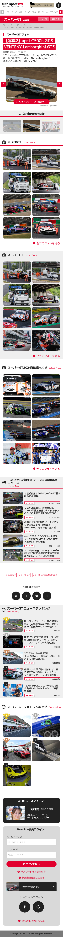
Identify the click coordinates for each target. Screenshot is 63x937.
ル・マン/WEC (52, 12)
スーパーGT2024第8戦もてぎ (46, 575)
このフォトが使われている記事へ (30, 101)
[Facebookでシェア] (26, 596)
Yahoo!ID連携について (33, 921)
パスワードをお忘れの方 (33, 871)
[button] (59, 84)
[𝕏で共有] (16, 596)
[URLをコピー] (47, 596)
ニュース (43, 19)
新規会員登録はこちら (33, 877)
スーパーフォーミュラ (34, 12)
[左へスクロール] (2, 12)
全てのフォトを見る (48, 243)
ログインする (30, 864)
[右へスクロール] (61, 12)
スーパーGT (16, 12)
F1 (8, 12)
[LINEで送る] (36, 596)
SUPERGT (12, 575)
